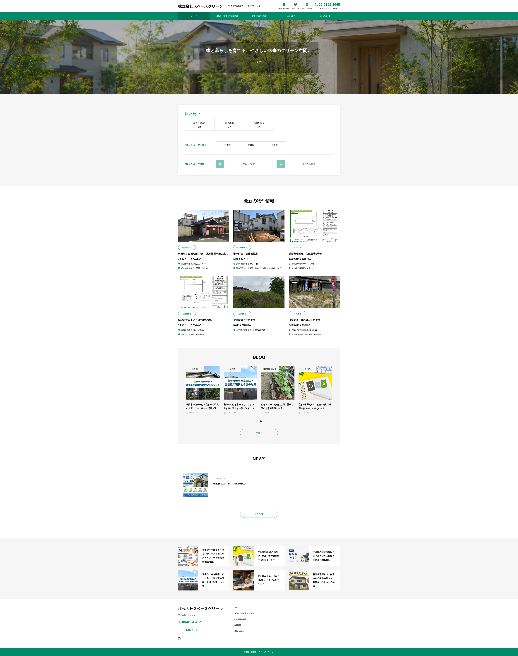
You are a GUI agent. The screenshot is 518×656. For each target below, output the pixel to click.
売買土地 (229, 125)
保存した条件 (307, 8)
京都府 (251, 145)
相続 (266, 369)
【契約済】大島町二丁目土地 (304, 320)
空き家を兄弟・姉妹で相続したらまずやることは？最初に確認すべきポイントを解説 (277, 407)
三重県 (227, 145)
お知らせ (259, 513)
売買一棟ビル (199, 125)
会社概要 (291, 16)
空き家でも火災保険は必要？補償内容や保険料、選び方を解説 (315, 406)
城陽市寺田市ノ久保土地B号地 (305, 254)
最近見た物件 (284, 8)
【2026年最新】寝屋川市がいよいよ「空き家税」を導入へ (202, 406)
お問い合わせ (323, 16)
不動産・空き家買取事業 (226, 16)
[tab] (257, 421)
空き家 (195, 369)
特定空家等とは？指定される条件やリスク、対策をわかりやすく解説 (240, 407)
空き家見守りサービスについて (230, 484)
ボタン (259, 62)
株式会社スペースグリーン (200, 6)
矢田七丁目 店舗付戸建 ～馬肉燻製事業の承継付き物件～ (203, 254)
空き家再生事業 (259, 16)
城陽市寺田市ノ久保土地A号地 (195, 320)
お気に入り (296, 8)
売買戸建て (259, 125)
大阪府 (274, 145)
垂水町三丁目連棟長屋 (245, 254)
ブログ (259, 433)
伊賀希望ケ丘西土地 (244, 320)
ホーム (194, 16)
